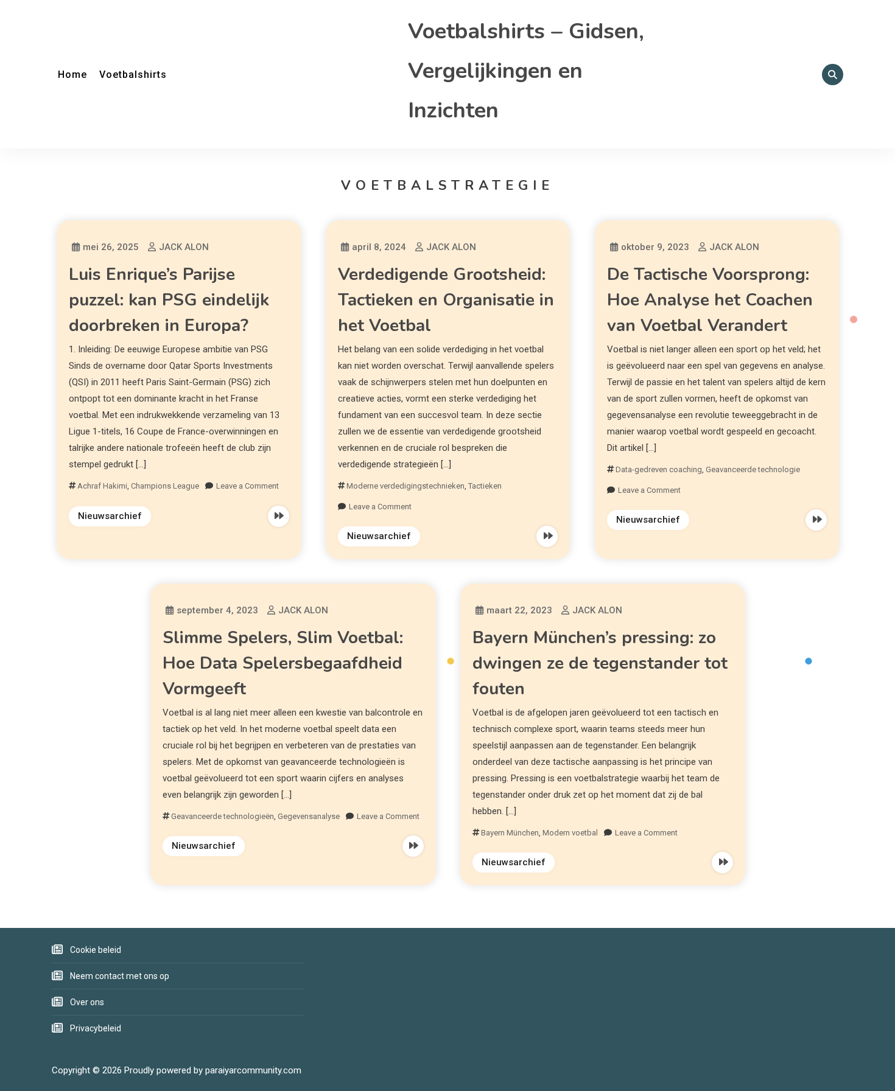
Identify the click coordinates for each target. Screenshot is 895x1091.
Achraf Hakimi (102, 485)
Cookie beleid (95, 950)
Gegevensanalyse (309, 816)
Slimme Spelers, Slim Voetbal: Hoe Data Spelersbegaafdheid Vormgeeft (283, 663)
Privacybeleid (95, 1028)
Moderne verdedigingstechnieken (405, 485)
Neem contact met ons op (119, 976)
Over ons (87, 1002)
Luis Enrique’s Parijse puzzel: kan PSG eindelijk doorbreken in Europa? (169, 300)
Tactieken (485, 485)
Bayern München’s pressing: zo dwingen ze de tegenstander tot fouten (600, 663)
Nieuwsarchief (110, 516)
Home (72, 74)
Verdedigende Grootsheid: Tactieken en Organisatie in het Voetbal (446, 300)
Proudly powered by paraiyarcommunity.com (212, 1070)
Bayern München (510, 832)
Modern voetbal (570, 832)
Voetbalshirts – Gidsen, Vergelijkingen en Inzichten (526, 70)
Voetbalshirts (133, 74)
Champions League (165, 485)
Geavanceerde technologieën (222, 816)
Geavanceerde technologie (753, 469)
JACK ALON (184, 247)
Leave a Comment (247, 485)
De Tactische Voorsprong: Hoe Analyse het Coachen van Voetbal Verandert (710, 300)
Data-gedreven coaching (659, 469)
